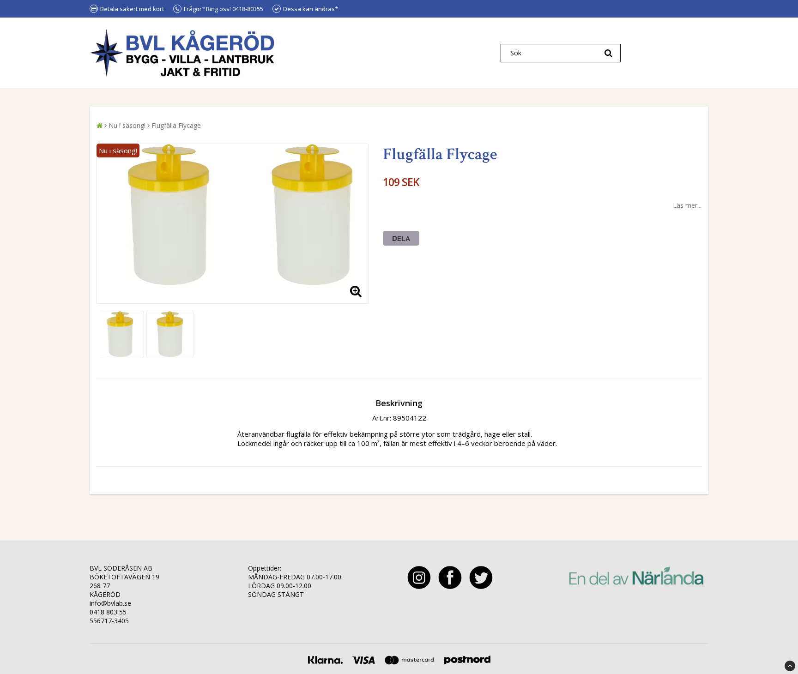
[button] (356, 290)
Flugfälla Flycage (176, 125)
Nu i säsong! (127, 125)
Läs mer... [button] (687, 205)
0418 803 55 (108, 612)
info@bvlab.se (110, 603)
